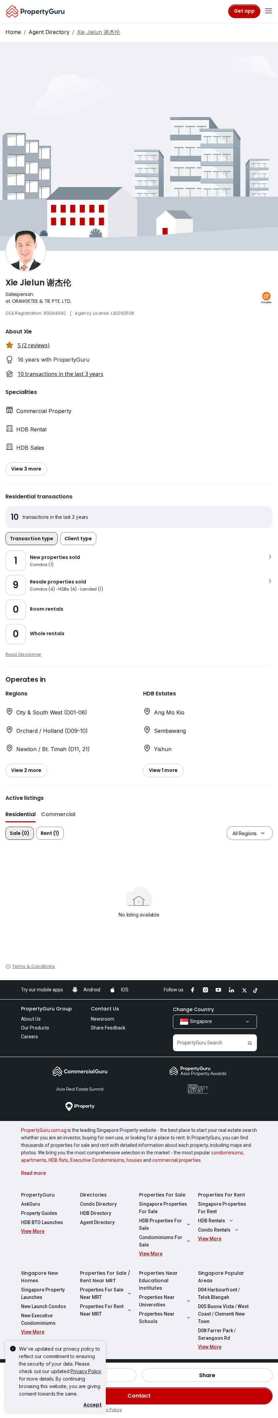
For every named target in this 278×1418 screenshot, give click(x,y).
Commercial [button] (58, 814)
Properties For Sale (162, 1194)
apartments (33, 1160)
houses (134, 1160)
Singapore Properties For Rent (222, 1207)
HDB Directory (95, 1213)
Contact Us (105, 1008)
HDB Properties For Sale (160, 1224)
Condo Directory (98, 1204)
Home (13, 32)
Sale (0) (19, 833)
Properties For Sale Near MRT (101, 1293)
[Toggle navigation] (268, 11)
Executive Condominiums (97, 1160)
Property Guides (39, 1213)
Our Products (35, 1027)
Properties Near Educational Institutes (158, 1280)
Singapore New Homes (39, 1277)
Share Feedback (108, 1027)
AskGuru (30, 1204)
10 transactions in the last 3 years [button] (60, 374)
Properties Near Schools (157, 1317)
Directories (93, 1194)
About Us (31, 1019)
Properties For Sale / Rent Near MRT (105, 1277)
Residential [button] (20, 814)
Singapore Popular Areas (221, 1277)
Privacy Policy (86, 1371)
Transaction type (31, 538)
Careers (29, 1036)
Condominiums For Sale (160, 1241)
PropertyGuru (38, 1194)
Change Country (193, 1009)
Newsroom (102, 1019)
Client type (78, 538)
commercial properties (176, 1160)
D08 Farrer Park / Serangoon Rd (217, 1334)
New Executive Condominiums (38, 1319)
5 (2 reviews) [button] (33, 345)
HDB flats (58, 1160)
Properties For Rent (221, 1194)
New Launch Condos (43, 1306)
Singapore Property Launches (43, 1293)
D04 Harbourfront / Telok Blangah (219, 1293)
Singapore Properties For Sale (163, 1207)
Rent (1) (50, 833)
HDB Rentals (211, 1220)
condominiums (227, 1152)
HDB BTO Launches (42, 1222)
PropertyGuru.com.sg (43, 1130)
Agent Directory (49, 32)
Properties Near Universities (157, 1301)
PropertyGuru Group (46, 1008)
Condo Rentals (214, 1230)
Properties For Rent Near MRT (101, 1310)
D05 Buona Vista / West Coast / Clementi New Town (223, 1314)
